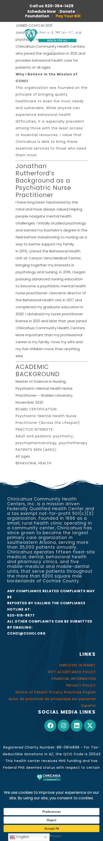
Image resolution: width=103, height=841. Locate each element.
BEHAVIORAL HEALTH (34, 463)
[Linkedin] (77, 726)
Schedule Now (41, 11)
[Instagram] (63, 726)
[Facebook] (50, 726)
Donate (67, 11)
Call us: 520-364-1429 (51, 6)
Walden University (56, 395)
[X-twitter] (90, 726)
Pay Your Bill (68, 16)
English (22, 837)
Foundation (37, 16)
